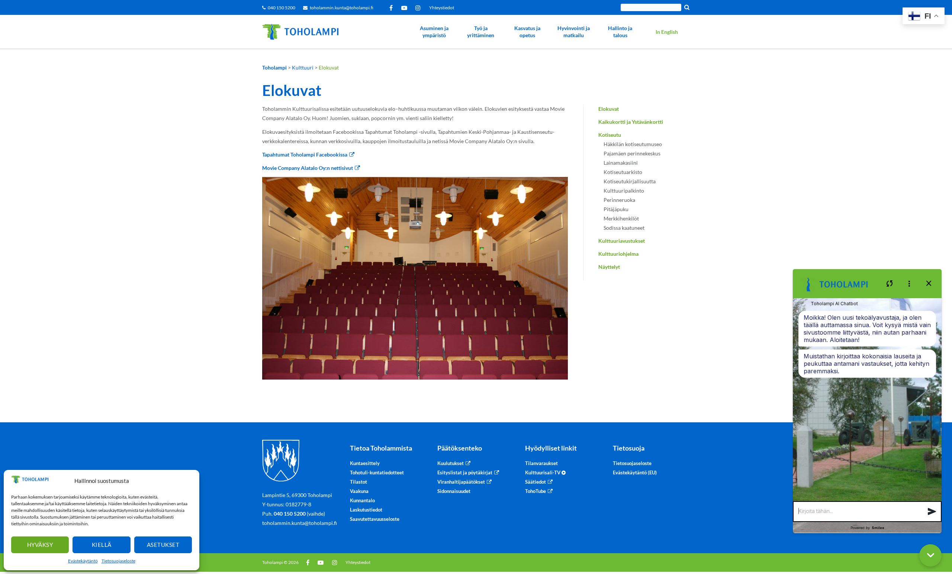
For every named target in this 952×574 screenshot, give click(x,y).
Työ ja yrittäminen (480, 32)
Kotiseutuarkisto (623, 172)
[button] (932, 512)
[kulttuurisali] (415, 278)
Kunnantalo (362, 500)
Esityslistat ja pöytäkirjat (464, 472)
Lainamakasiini (621, 162)
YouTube (405, 8)
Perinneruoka (619, 200)
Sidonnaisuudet (453, 491)
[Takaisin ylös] (942, 526)
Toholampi (272, 562)
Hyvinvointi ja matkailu (573, 32)
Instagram (419, 8)
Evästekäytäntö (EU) (635, 472)
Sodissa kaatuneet (624, 228)
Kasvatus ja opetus (527, 32)
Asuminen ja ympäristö (434, 32)
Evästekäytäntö (83, 561)
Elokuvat (608, 109)
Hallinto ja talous (620, 32)
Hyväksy (40, 544)
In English (667, 32)
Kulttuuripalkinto (624, 190)
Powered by (867, 528)
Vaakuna (359, 491)
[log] (867, 400)
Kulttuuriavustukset (621, 241)
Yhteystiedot (441, 7)
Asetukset (163, 544)
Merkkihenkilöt (621, 218)
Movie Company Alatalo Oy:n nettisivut (307, 168)
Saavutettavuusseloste (374, 519)
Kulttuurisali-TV (543, 472)
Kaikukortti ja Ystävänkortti (630, 122)
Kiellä (102, 544)
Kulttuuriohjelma (618, 254)
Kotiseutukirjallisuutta (630, 181)
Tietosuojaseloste (118, 561)
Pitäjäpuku (616, 209)
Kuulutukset (450, 463)
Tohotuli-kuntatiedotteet (377, 472)
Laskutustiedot (366, 510)
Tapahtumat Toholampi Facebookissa (304, 154)
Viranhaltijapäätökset (461, 482)
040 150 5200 (281, 7)
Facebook (392, 8)
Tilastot (358, 482)
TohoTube (535, 491)
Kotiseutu (609, 135)
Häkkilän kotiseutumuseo (633, 144)
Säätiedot (535, 482)
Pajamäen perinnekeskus (632, 153)
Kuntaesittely (365, 463)
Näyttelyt (609, 267)
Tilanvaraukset (541, 463)
